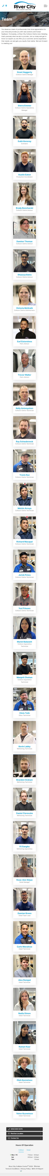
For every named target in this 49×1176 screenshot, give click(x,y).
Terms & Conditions (12, 1169)
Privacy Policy (26, 1169)
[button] (46, 5)
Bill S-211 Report (37, 1169)
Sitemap (37, 1166)
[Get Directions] (6, 6)
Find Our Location (17, 1133)
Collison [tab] (21, 1150)
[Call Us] (3, 6)
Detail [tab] (28, 1150)
